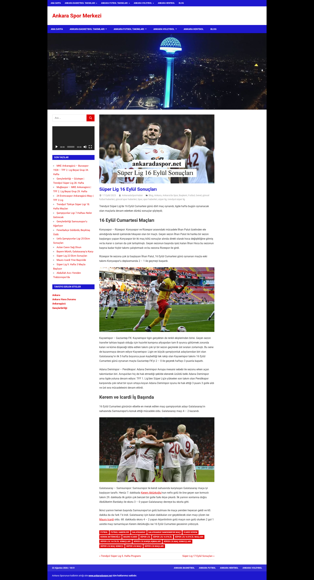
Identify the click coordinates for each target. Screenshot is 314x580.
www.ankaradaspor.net (100, 575)
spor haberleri (150, 199)
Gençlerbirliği (59, 308)
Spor (140, 199)
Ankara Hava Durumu (64, 299)
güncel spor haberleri (126, 199)
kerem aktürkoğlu (110, 537)
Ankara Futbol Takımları (114, 3)
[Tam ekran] (90, 146)
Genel (198, 195)
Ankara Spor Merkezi (76, 16)
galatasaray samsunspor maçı (164, 532)
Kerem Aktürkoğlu (151, 492)
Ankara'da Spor (170, 195)
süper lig (162, 199)
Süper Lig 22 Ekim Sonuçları (72, 255)
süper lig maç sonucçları (177, 541)
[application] (73, 138)
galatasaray (138, 532)
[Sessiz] (85, 146)
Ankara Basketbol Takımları (80, 3)
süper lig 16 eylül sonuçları (115, 541)
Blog (181, 3)
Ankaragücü (59, 303)
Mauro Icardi (106, 519)
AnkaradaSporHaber (132, 195)
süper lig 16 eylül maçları (189, 537)
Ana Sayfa (56, 3)
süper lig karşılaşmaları (147, 541)
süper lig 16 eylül (162, 537)
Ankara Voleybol (143, 3)
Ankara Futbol (207, 568)
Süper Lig (145, 537)
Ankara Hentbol (166, 3)
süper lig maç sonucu (111, 546)
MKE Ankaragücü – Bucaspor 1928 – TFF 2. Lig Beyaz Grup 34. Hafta (71, 170)
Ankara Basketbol (184, 568)
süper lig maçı (134, 546)
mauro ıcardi (130, 537)
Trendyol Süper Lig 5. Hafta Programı (121, 556)
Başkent (183, 195)
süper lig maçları (154, 546)
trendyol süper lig (176, 199)
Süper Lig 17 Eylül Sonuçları (197, 556)
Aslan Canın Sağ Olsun (69, 247)
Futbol (191, 195)
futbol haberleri (120, 532)
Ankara (158, 195)
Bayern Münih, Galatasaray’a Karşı (75, 251)
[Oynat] (56, 146)
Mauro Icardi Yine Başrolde (71, 260)
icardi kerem (190, 532)
